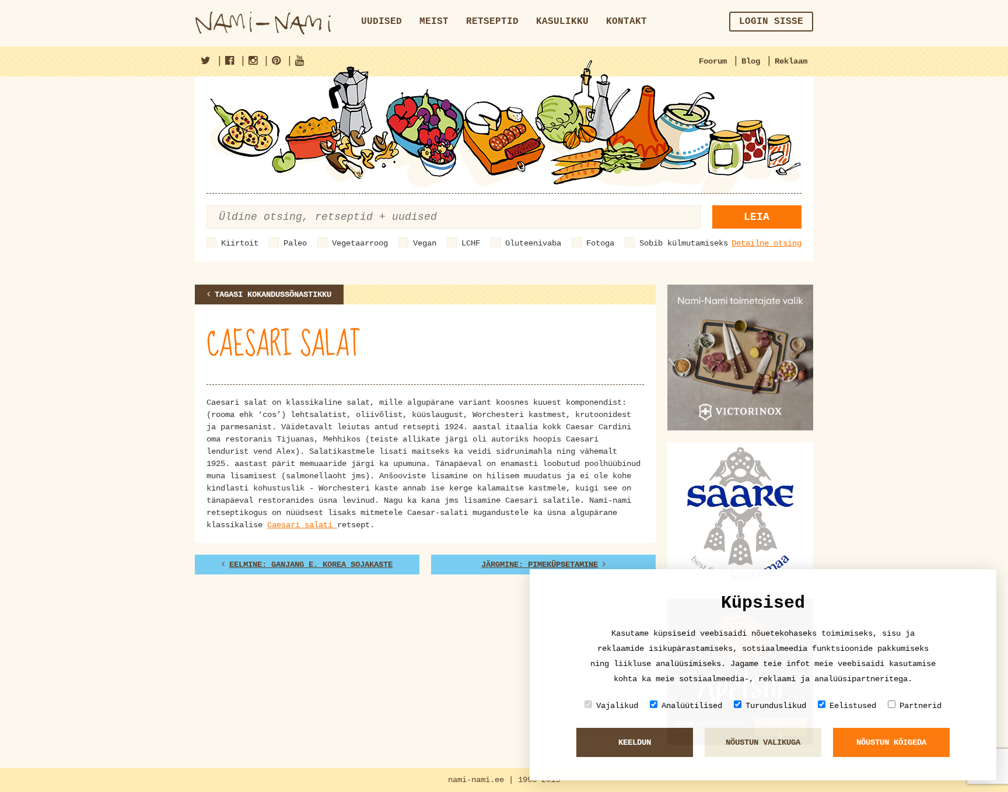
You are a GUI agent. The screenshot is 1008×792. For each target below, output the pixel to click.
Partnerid (921, 705)
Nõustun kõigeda (891, 742)
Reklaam (791, 61)
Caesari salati (302, 525)
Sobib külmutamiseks (683, 243)
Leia (756, 217)
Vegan (424, 243)
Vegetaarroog (360, 243)
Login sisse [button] (771, 21)
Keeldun (634, 742)
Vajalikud (617, 705)
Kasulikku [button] (562, 21)
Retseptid (492, 21)
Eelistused (853, 705)
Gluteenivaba (533, 243)
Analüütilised (692, 705)
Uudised (381, 21)
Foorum (713, 61)
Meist (434, 21)
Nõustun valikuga (763, 742)
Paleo (295, 243)
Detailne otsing (767, 243)
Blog (750, 61)
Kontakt (626, 21)
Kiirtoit (239, 243)
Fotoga (600, 243)
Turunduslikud (776, 705)
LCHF (470, 243)
